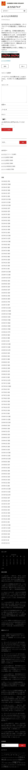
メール (4, 109)
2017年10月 (4, 386)
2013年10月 (4, 531)
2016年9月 (4, 425)
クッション (8, 753)
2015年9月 (4, 461)
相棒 (18, 764)
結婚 (24, 764)
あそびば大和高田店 (5, 60)
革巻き (13, 766)
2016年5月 (4, 437)
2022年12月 (4, 199)
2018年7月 (4, 359)
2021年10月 (4, 241)
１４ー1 (18, 766)
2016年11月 (4, 419)
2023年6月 (4, 181)
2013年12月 (4, 525)
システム (15, 753)
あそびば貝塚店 (5, 163)
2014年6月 (4, 507)
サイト (3, 114)
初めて (11, 759)
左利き (22, 762)
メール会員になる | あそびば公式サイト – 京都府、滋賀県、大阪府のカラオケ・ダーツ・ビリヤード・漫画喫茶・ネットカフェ (13, 635)
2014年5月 (4, 510)
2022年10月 (4, 205)
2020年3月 (4, 299)
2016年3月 (4, 443)
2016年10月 (4, 422)
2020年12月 (4, 271)
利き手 (17, 759)
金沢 (11, 766)
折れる (2, 764)
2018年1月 (4, 377)
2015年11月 (4, 455)
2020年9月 (4, 280)
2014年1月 (4, 522)
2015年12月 (4, 452)
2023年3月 (4, 190)
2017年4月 (4, 404)
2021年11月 (4, 238)
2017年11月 (4, 383)
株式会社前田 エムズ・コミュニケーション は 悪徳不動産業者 (13, 649)
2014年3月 (4, 516)
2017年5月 (4, 401)
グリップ (11, 753)
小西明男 (22, 685)
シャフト (18, 753)
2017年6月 (4, 398)
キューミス (3, 753)
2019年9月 (4, 317)
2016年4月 (4, 440)
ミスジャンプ (23, 755)
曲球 (11, 764)
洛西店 (13, 764)
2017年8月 (4, 392)
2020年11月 (4, 274)
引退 (24, 762)
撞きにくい (6, 764)
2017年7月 (4, 395)
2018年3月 (4, 371)
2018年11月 (4, 347)
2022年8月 (4, 211)
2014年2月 (4, 519)
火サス (16, 764)
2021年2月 (4, 265)
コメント (4, 85)
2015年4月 (4, 477)
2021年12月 (4, 235)
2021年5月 (4, 256)
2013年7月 (4, 540)
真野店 (20, 764)
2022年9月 (4, 208)
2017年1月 (4, 413)
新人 (9, 764)
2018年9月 (4, 353)
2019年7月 (4, 323)
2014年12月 (4, 489)
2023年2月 (4, 193)
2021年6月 (4, 253)
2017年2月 (4, 410)
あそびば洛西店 (5, 157)
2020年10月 (4, 277)
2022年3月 (4, 226)
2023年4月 (4, 187)
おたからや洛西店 (6, 169)
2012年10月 (4, 543)
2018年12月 (4, 344)
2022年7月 (4, 214)
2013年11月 (4, 528)
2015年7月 (4, 467)
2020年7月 (4, 286)
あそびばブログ (14, 7)
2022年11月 (4, 202)
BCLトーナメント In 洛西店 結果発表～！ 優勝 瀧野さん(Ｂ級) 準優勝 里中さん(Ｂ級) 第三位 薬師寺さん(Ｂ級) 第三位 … (13, 683)
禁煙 (22, 764)
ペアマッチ (8, 755)
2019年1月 (4, 341)
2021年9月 (4, 244)
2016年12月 (4, 416)
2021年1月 (4, 268)
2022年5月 (4, 220)
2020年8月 (4, 284)
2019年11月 (4, 311)
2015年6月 (4, 470)
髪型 (15, 766)
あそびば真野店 (5, 160)
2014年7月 (4, 504)
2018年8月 (4, 356)
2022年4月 (4, 223)
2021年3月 (4, 262)
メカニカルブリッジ (5, 757)
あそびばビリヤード (6, 154)
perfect (9, 51)
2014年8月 (4, 501)
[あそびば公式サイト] (3, 5)
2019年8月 (4, 320)
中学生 (20, 757)
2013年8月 (4, 537)
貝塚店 (5, 767)
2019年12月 (4, 308)
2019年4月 (4, 332)
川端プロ (16, 762)
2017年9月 (4, 389)
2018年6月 (4, 362)
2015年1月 (4, 485)
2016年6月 (4, 434)
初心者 (14, 759)
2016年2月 (4, 446)
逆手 (9, 766)
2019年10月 (4, 314)
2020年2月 (4, 302)
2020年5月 (4, 293)
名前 (3, 104)
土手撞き (9, 762)
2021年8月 (4, 247)
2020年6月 (4, 289)
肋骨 (2, 766)
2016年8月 (4, 428)
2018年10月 (4, 350)
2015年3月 (4, 479)
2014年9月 (4, 498)
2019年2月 (4, 338)
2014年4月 (4, 513)
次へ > (23, 66)
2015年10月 (4, 458)
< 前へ (5, 66)
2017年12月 (4, 380)
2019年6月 (4, 326)
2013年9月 (4, 534)
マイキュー (17, 755)
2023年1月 (4, 196)
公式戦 (7, 759)
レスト (13, 757)
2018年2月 (4, 374)
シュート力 (22, 753)
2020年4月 (4, 296)
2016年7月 (4, 431)
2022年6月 (4, 217)
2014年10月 (4, 495)
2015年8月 (4, 464)
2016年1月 (4, 449)
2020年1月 (4, 305)
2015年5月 (4, 473)
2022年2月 (4, 229)
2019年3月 (4, 335)
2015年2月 (4, 482)
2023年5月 (4, 184)
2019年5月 (4, 329)
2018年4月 (4, 368)
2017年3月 (4, 407)
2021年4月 (4, 259)
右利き (6, 762)
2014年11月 (4, 492)
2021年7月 (4, 250)
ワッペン (16, 757)
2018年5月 (4, 365)
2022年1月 (4, 232)
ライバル (10, 757)
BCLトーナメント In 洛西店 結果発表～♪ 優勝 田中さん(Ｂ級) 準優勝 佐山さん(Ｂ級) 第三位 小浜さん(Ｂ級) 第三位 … (13, 692)
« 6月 (2, 568)
